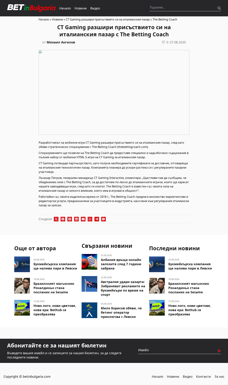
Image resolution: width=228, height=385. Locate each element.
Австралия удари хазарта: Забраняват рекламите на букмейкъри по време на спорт (123, 288)
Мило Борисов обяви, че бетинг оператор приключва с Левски (121, 312)
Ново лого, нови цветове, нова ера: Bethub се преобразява (54, 309)
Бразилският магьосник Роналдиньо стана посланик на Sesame (53, 287)
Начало (65, 8)
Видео (95, 8)
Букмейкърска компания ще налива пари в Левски (55, 266)
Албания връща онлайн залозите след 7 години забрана (121, 264)
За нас (219, 376)
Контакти (203, 376)
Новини (80, 8)
